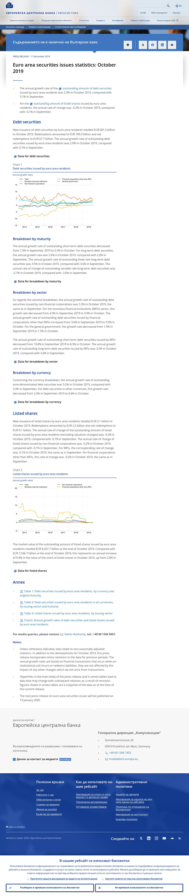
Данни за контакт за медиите (37, 759)
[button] (173, 6)
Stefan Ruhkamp (75, 634)
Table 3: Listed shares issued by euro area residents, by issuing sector (68, 613)
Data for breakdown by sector (38, 361)
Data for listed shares (32, 571)
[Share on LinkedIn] (162, 45)
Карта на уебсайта (17, 827)
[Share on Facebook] (152, 45)
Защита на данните (127, 794)
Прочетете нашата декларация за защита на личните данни (63, 879)
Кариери (176, 13)
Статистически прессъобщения (70, 27)
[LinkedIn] (148, 838)
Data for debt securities (34, 156)
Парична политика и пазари (22, 21)
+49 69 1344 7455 (120, 753)
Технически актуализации (91, 802)
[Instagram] (156, 838)
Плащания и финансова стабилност (56, 21)
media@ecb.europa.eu (123, 759)
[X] (141, 838)
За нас (40, 790)
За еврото (100, 21)
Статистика (84, 21)
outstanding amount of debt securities (87, 88)
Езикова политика (126, 819)
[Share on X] (143, 45)
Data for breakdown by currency (39, 402)
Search (168, 5)
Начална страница (15, 27)
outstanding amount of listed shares (57, 103)
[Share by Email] (172, 45)
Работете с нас (45, 795)
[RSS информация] (179, 838)
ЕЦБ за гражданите (159, 13)
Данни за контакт (46, 809)
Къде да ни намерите (49, 814)
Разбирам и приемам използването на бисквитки (50, 888)
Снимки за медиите (47, 804)
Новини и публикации (140, 21)
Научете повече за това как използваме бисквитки (133, 879)
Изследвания (117, 21)
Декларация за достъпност (132, 814)
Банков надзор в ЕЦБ (166, 21)
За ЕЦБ (143, 13)
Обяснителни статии (48, 800)
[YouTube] (164, 838)
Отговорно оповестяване (91, 807)
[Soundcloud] (172, 838)
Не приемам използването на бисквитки (139, 888)
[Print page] (128, 45)
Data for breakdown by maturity (39, 281)
